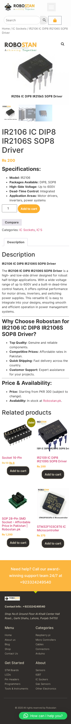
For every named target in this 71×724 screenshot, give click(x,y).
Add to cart (29, 209)
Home (6, 28)
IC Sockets (19, 28)
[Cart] (55, 20)
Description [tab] (15, 242)
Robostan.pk (52, 401)
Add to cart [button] (18, 471)
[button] (51, 7)
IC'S (39, 230)
